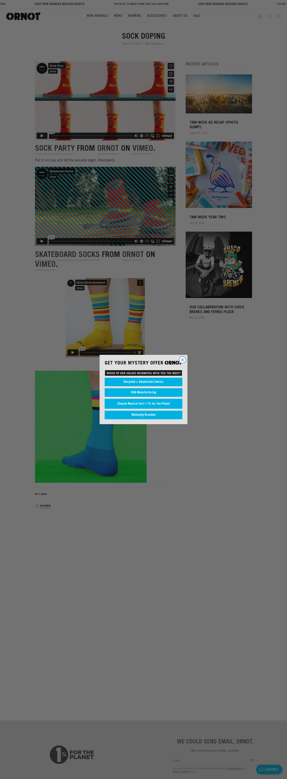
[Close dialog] (182, 359)
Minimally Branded (143, 415)
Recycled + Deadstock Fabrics (143, 382)
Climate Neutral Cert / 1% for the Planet (143, 403)
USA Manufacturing (143, 392)
